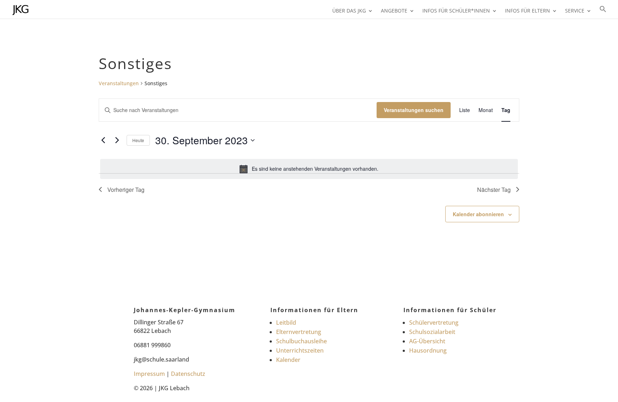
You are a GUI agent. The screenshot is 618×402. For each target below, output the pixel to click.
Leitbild (286, 322)
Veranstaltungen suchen (413, 109)
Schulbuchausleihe (301, 341)
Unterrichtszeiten (300, 350)
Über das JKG (349, 11)
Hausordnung (428, 350)
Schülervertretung (433, 322)
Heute (138, 140)
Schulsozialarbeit (432, 332)
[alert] (309, 169)
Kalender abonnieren (478, 214)
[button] (603, 12)
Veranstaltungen (119, 83)
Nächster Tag (494, 189)
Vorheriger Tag (125, 189)
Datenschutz (188, 374)
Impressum (149, 374)
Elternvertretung (298, 332)
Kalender (288, 360)
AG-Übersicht (427, 341)
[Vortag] (103, 140)
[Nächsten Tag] (117, 140)
